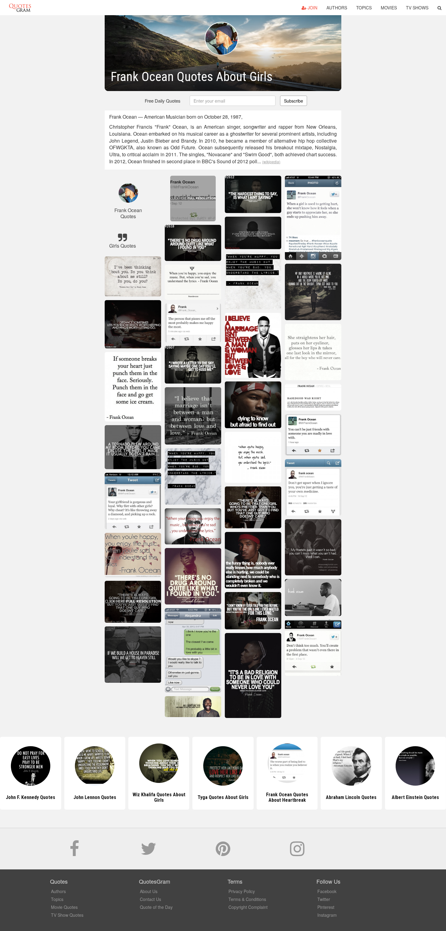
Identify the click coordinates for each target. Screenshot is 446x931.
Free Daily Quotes (163, 100)
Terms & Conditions (247, 899)
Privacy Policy (241, 891)
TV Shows (417, 8)
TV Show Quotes (67, 915)
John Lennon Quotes (30, 797)
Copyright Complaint (248, 907)
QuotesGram (20, 7)
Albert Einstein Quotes (351, 797)
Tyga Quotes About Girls (158, 797)
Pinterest (325, 907)
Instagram (327, 915)
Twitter (323, 899)
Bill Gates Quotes (415, 797)
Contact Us (150, 899)
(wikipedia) (271, 161)
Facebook (326, 891)
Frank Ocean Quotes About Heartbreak (223, 797)
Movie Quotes (64, 907)
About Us (148, 891)
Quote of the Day (156, 907)
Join (311, 8)
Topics (364, 8)
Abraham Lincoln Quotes (287, 797)
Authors (336, 8)
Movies (389, 8)
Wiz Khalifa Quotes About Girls (94, 797)
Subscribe (293, 101)
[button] (439, 7)
